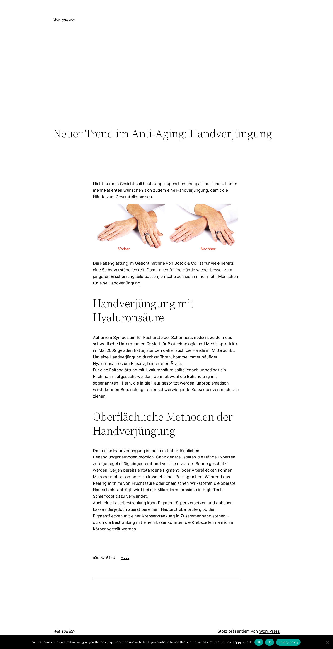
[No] (327, 642)
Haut (125, 557)
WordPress (269, 631)
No (270, 642)
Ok (259, 642)
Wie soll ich (64, 19)
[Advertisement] (166, 89)
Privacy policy (288, 642)
